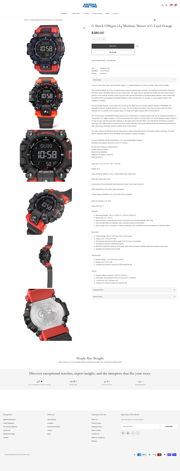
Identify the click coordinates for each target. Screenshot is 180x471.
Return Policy (96, 430)
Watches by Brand (9, 419)
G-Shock (103, 73)
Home (26, 20)
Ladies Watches (8, 423)
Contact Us (95, 434)
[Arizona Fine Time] (90, 5)
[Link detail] (123, 433)
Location (50, 423)
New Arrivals (51, 419)
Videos (49, 430)
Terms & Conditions (98, 437)
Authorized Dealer (53, 427)
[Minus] (94, 39)
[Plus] (104, 39)
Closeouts (6, 430)
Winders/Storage (9, 434)
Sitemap (94, 441)
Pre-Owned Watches (10, 427)
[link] (116, 13)
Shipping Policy (97, 427)
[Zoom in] (84, 27)
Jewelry (6, 437)
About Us (95, 419)
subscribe (168, 426)
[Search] (162, 5)
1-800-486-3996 (111, 60)
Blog (49, 434)
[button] (137, 46)
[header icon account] (166, 5)
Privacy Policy (96, 423)
